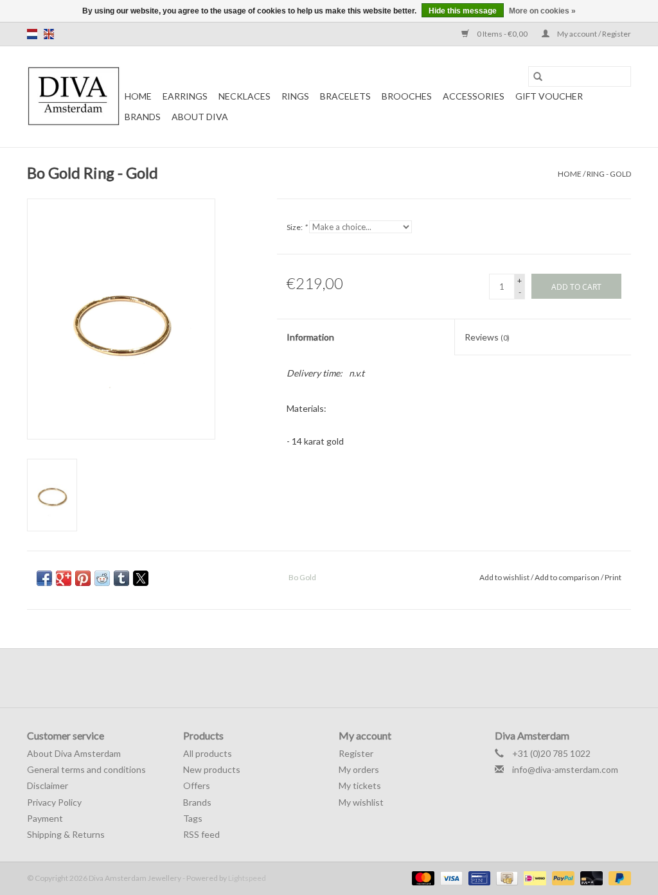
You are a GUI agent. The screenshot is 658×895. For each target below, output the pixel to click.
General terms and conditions (86, 769)
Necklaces (244, 96)
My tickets (360, 785)
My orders (359, 769)
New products (211, 769)
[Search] (537, 76)
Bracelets (345, 96)
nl (32, 34)
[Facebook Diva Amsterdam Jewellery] (318, 678)
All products (207, 753)
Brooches (407, 96)
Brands (143, 116)
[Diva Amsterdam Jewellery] (74, 97)
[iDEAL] (533, 877)
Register (356, 753)
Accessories (473, 96)
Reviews (487, 337)
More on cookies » (542, 10)
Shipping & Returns (66, 834)
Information (310, 337)
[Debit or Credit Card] (590, 877)
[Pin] (478, 877)
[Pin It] (83, 578)
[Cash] (505, 877)
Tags (192, 818)
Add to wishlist (505, 577)
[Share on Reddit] (102, 578)
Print (613, 577)
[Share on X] (140, 578)
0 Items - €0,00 (502, 34)
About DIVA (200, 116)
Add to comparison (568, 577)
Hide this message (463, 10)
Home (138, 96)
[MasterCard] (421, 877)
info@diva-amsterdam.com (565, 769)
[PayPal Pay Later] (617, 877)
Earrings (185, 96)
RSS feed (201, 834)
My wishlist (361, 802)
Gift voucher (549, 96)
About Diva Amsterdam (74, 753)
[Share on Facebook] (44, 578)
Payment (45, 818)
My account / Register (593, 34)
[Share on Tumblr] (121, 578)
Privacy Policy (54, 802)
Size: (297, 227)
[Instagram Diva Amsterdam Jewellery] (340, 678)
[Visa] (450, 877)
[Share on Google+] (63, 578)
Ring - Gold (609, 174)
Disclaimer (47, 785)
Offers (196, 785)
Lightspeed (247, 878)
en (49, 34)
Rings (295, 96)
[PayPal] (561, 877)
